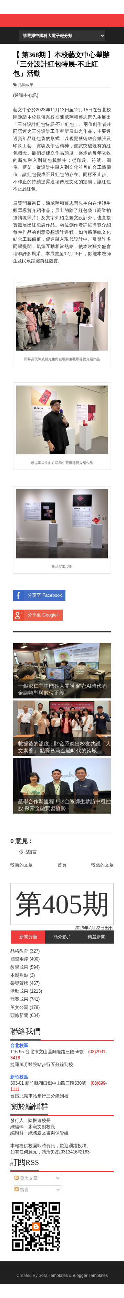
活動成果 (25, 85)
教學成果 (19, 967)
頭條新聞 (19, 1015)
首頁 (62, 865)
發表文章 (28, 1178)
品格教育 (19, 951)
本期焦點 (19, 975)
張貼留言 (28, 851)
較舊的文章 (102, 865)
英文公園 (19, 1007)
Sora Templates (53, 1275)
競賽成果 (19, 999)
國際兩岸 (19, 959)
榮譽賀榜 (19, 983)
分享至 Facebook (45, 595)
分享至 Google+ (43, 615)
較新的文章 (21, 865)
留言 (24, 1189)
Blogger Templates (90, 1275)
